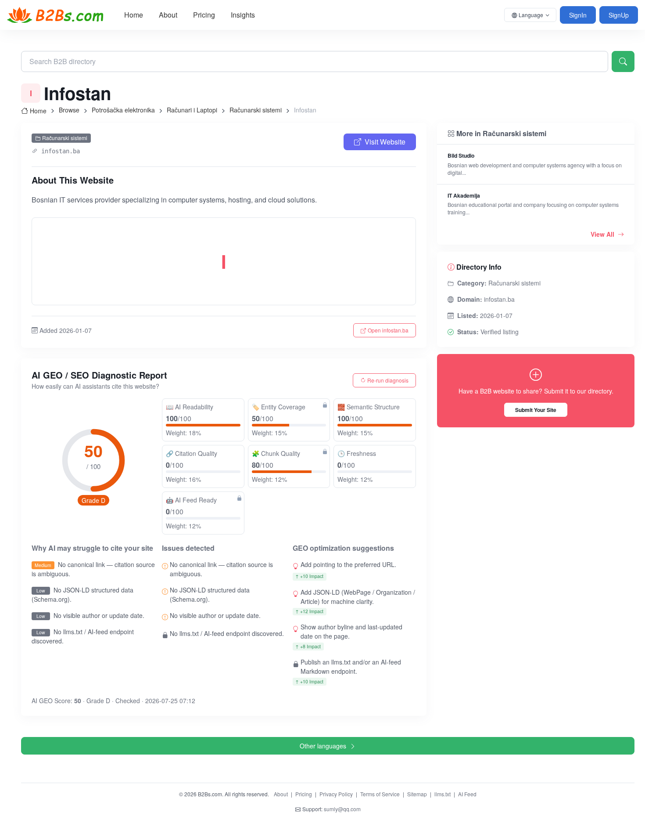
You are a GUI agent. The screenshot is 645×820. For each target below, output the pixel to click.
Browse (69, 109)
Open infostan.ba (388, 330)
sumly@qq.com (342, 809)
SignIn (578, 15)
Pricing (204, 15)
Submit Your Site (535, 410)
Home (133, 15)
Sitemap (417, 794)
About (168, 15)
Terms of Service (380, 794)
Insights (243, 15)
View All (603, 234)
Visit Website (385, 142)
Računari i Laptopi (192, 109)
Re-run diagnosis (387, 380)
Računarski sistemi (255, 109)
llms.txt (442, 794)
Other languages (323, 745)
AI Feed (467, 794)
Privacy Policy (336, 794)
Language (531, 14)
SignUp (619, 15)
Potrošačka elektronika (123, 109)
